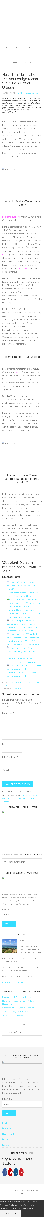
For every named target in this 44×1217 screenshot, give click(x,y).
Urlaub (24, 688)
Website (6, 770)
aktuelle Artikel (17, 682)
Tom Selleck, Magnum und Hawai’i (15, 1011)
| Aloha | (5, 1123)
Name (5, 744)
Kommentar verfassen (30, 93)
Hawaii (14, 688)
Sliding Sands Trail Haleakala (13, 1015)
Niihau (5, 254)
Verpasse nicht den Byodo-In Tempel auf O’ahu (20, 1008)
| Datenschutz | (9, 1139)
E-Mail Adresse (8, 910)
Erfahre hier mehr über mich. (13, 982)
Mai (19, 688)
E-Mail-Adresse (10, 757)
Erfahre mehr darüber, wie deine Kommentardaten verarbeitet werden (21, 798)
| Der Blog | (7, 1128)
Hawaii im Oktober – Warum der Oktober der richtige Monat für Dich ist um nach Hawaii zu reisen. (23, 613)
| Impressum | (8, 1133)
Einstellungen (11, 1213)
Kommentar (8, 713)
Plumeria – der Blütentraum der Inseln (17, 997)
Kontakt (6, 1144)
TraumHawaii (22, 11)
